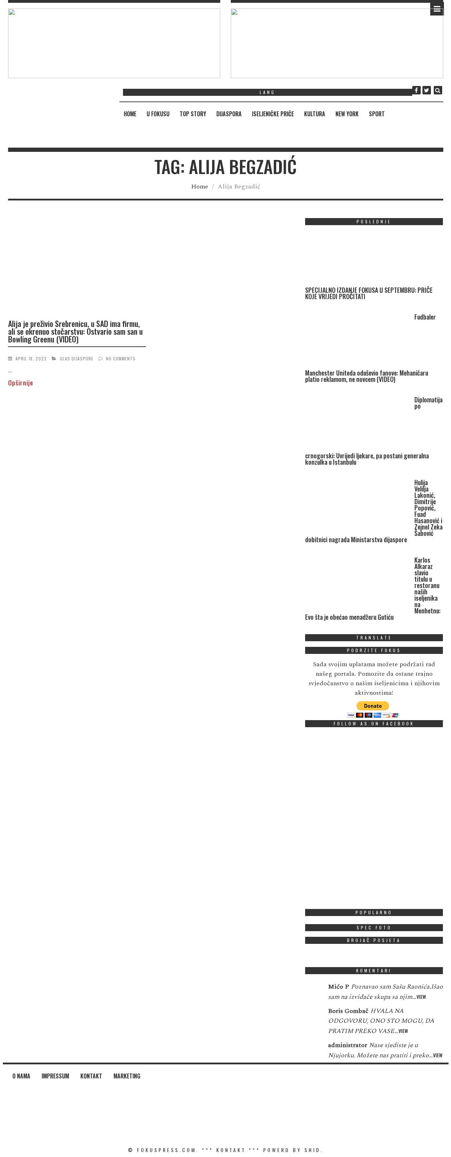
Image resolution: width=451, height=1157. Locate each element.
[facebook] (416, 90)
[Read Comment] (313, 991)
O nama (21, 1076)
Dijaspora (229, 114)
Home (130, 114)
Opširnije (20, 382)
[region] (114, 43)
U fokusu (158, 114)
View (421, 996)
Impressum (55, 1076)
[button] (114, 43)
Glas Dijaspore (76, 358)
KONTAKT (231, 1149)
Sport (377, 114)
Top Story (193, 114)
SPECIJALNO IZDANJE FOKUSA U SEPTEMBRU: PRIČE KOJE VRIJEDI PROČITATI (369, 293)
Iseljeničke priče (273, 114)
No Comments (121, 358)
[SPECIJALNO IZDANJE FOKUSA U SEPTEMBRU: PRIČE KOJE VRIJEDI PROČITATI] (358, 259)
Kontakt (91, 1076)
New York (347, 114)
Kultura (314, 114)
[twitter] (426, 90)
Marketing (126, 1076)
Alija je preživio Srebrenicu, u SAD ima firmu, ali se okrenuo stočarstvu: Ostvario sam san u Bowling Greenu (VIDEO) (75, 331)
